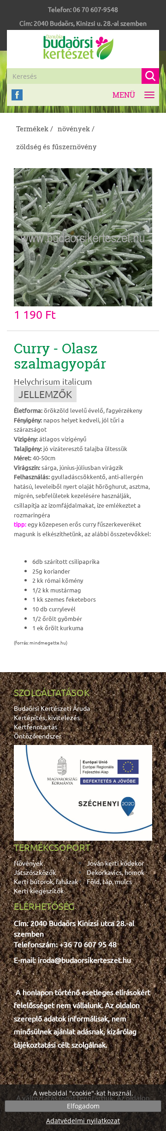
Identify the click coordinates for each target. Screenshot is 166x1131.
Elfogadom (83, 1106)
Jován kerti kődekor (115, 863)
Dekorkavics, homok (115, 872)
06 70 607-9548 (95, 9)
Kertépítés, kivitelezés (47, 717)
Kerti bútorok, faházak (46, 881)
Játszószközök (35, 872)
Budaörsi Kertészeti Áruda (52, 708)
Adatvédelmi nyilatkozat (83, 1120)
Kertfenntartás (35, 726)
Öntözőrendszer (37, 736)
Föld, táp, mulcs (109, 881)
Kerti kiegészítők (39, 890)
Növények (28, 863)
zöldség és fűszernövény (56, 146)
